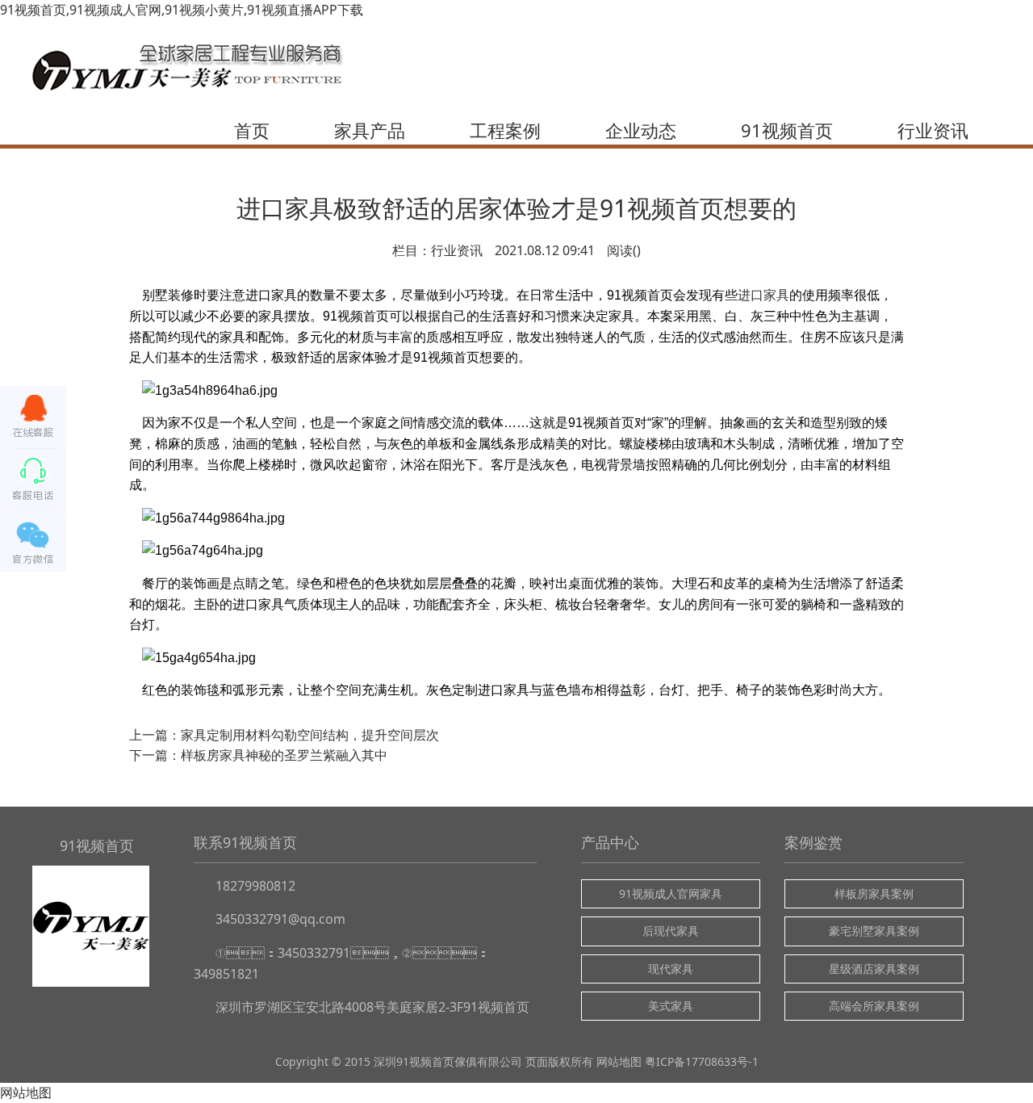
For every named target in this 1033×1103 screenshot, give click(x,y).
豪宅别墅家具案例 (874, 930)
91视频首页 (787, 130)
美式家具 (670, 1005)
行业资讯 (932, 130)
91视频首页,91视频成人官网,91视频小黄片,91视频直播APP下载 (181, 10)
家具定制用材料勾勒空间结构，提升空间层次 (310, 735)
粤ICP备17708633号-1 (702, 1061)
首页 (252, 130)
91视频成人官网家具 (670, 893)
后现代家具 (670, 930)
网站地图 (619, 1061)
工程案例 (505, 130)
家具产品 (369, 130)
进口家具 (763, 295)
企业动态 (640, 130)
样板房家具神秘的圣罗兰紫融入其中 (284, 755)
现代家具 (670, 968)
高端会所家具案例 (874, 1005)
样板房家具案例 (874, 893)
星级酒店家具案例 (874, 968)
